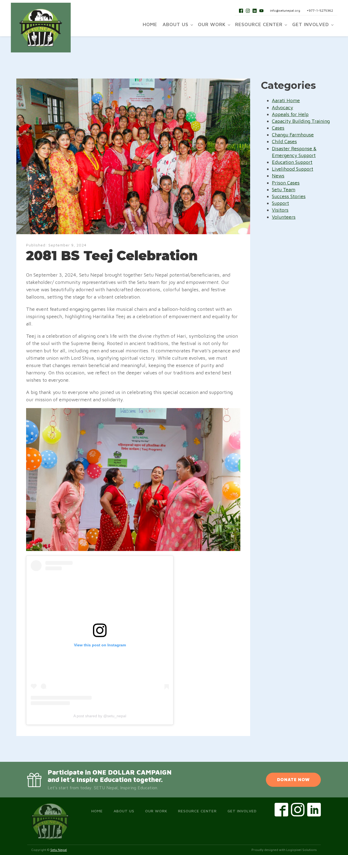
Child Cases (284, 141)
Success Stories (289, 196)
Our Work (212, 24)
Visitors (280, 210)
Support (280, 203)
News (278, 175)
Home (150, 24)
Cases (278, 128)
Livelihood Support (292, 169)
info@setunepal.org (285, 10)
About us (175, 24)
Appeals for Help (290, 114)
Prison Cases (286, 183)
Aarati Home (286, 100)
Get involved (310, 24)
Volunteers (284, 217)
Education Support (292, 162)
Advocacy (282, 107)
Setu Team (283, 189)
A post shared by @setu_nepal (99, 716)
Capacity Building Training (301, 121)
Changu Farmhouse (293, 134)
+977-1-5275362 (320, 10)
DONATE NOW (293, 779)
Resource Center (258, 24)
